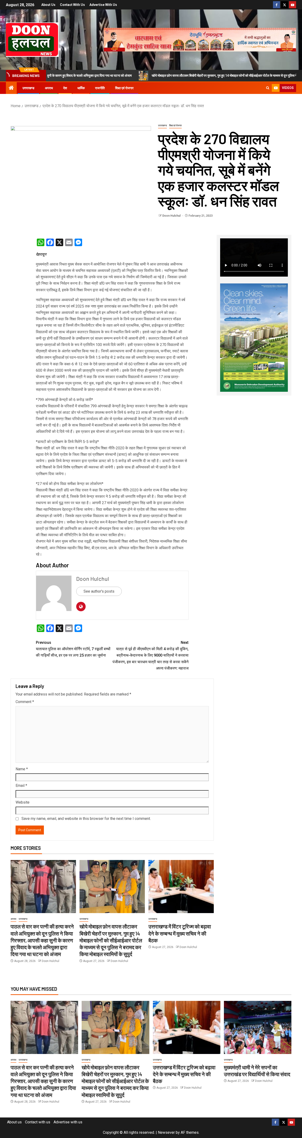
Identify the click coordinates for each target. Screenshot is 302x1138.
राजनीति (100, 88)
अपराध (49, 88)
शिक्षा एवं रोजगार (124, 88)
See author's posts (99, 591)
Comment (25, 702)
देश (65, 88)
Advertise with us (103, 5)
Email (21, 785)
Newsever (166, 1132)
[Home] (11, 88)
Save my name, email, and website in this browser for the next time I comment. (86, 818)
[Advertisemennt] (200, 39)
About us (48, 5)
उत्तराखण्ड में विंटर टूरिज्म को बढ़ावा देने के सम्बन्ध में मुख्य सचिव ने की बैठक (179, 933)
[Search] (268, 88)
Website (22, 802)
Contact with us (72, 5)
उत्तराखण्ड (28, 88)
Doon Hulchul (171, 215)
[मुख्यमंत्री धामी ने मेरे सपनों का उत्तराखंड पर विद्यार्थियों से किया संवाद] (257, 1027)
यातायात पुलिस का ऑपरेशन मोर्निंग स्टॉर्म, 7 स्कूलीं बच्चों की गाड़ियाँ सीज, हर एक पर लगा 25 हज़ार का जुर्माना (73, 649)
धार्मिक (81, 88)
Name (22, 769)
